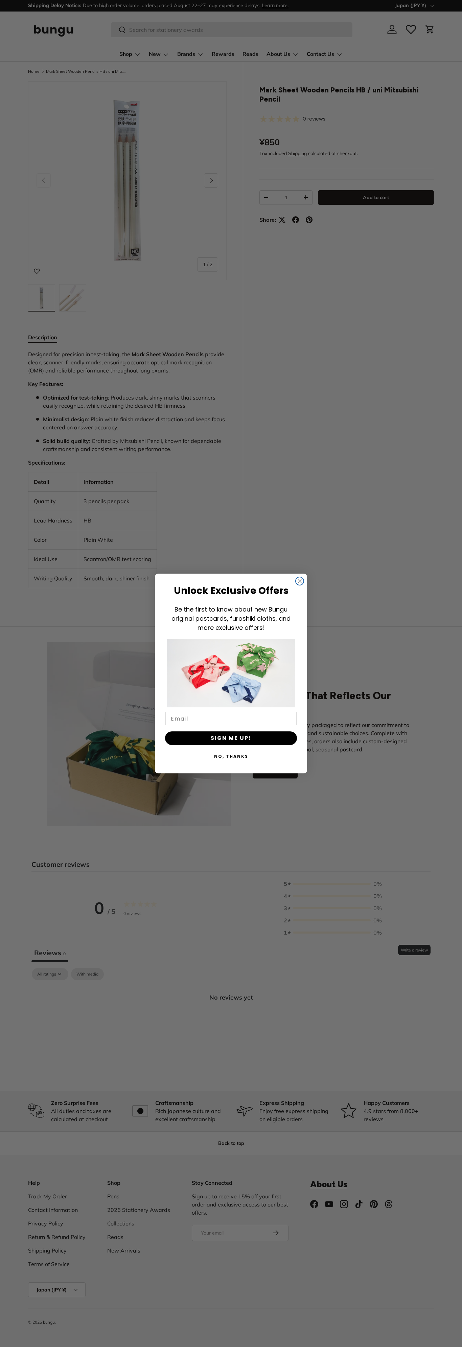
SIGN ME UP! (231, 738)
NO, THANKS (231, 756)
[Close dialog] (300, 581)
